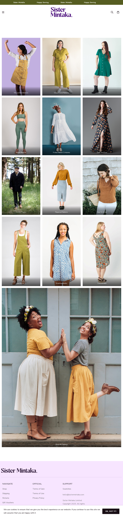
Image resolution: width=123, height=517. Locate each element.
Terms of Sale (39, 489)
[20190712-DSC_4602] (61, 367)
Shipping (5, 493)
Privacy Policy (38, 498)
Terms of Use (38, 493)
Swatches (67, 489)
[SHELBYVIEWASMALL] (102, 67)
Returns (5, 498)
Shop (4, 489)
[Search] (112, 12)
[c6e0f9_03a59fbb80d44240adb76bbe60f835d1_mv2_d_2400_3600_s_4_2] (102, 186)
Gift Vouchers (8, 502)
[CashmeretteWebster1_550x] (102, 251)
